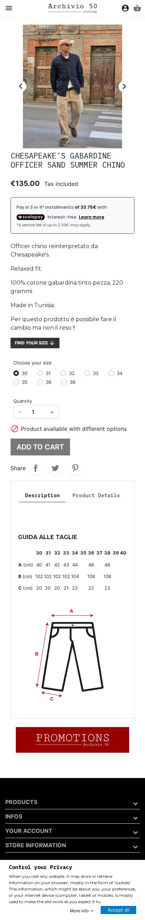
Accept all (118, 910)
